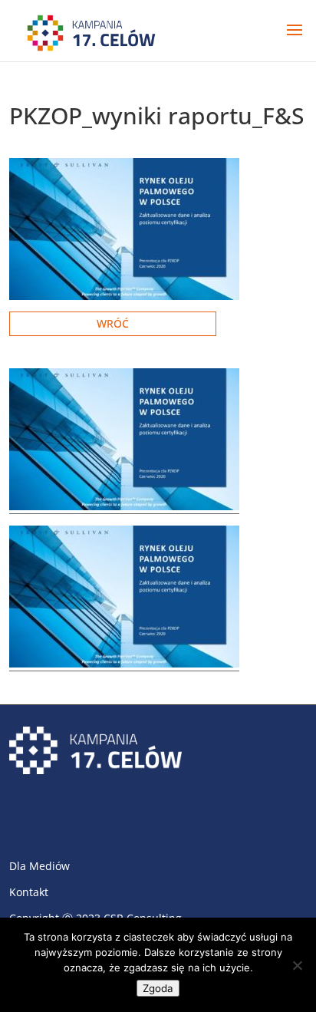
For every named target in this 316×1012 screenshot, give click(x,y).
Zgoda (158, 988)
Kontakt (28, 892)
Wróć (113, 323)
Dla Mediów (39, 866)
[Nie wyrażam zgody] (296, 965)
